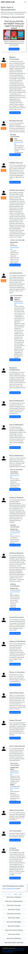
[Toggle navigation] (25, 2)
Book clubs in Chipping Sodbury (14, 901)
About (5, 950)
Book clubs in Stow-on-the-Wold (14, 930)
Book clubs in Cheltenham (14, 897)
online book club (11, 888)
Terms (23, 948)
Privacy (19, 948)
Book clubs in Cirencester (14, 905)
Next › (16, 894)
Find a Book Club (7, 2)
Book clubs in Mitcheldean (14, 922)
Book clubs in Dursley (14, 909)
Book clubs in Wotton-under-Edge (14, 942)
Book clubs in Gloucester (14, 913)
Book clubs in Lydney (14, 918)
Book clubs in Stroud (14, 934)
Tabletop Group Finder (14, 950)
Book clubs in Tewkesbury (14, 938)
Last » (20, 894)
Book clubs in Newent (14, 926)
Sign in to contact (15, 112)
